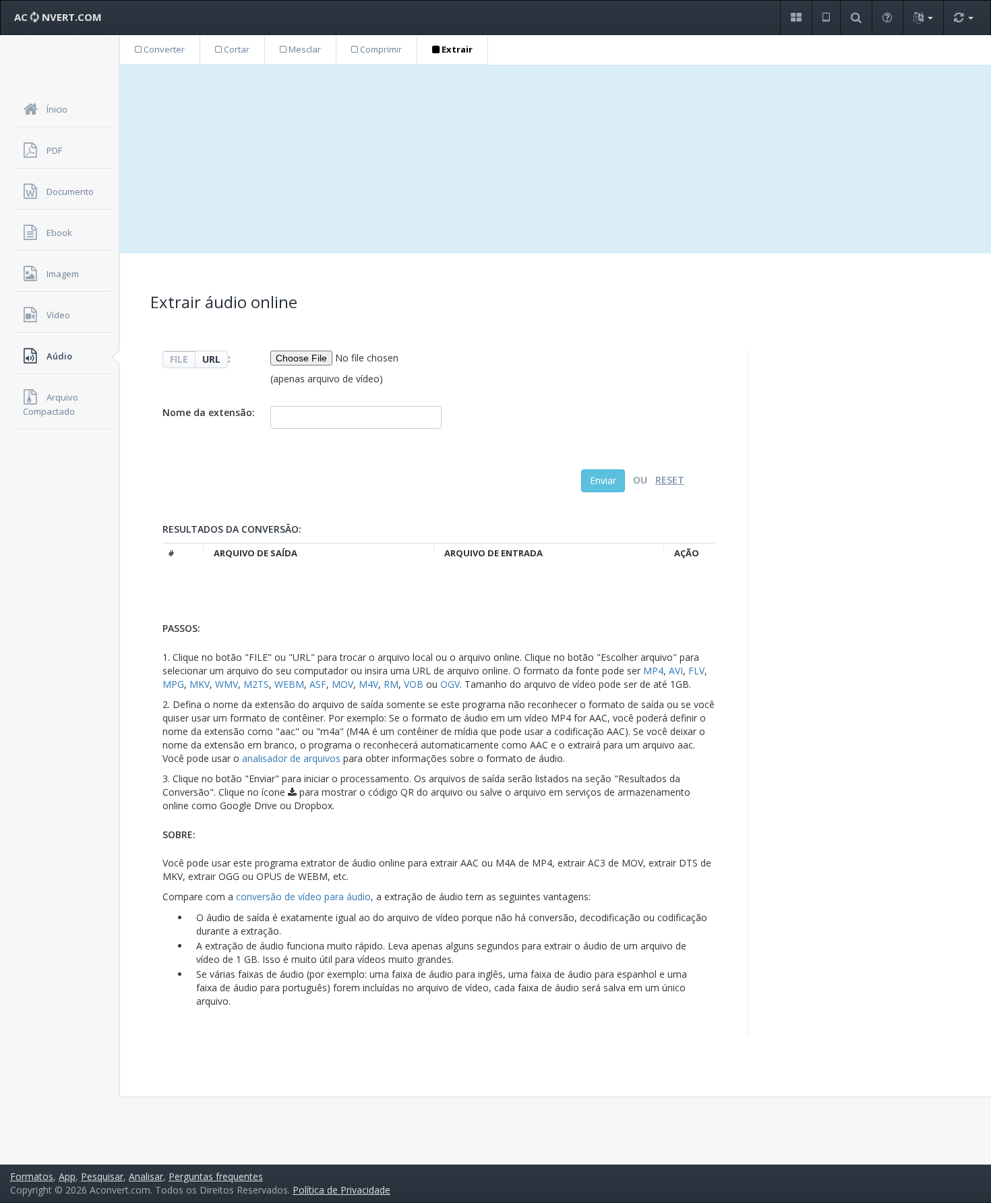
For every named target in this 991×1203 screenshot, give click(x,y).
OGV (450, 684)
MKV (199, 684)
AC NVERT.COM (58, 17)
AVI (676, 670)
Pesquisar (102, 1176)
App (67, 1176)
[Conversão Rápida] (963, 17)
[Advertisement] (555, 159)
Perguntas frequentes (216, 1176)
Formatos (31, 1176)
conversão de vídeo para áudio (303, 896)
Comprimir (380, 49)
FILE (179, 359)
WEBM (289, 684)
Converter (163, 49)
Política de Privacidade (341, 1189)
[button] (796, 17)
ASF (317, 684)
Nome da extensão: (208, 412)
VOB (413, 684)
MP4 (653, 670)
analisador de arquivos (291, 758)
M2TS (256, 684)
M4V (368, 684)
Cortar (235, 49)
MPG (173, 684)
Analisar (146, 1176)
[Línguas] (923, 17)
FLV (696, 670)
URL (211, 359)
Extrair (456, 49)
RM (391, 684)
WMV (226, 684)
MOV (342, 684)
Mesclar (304, 49)
